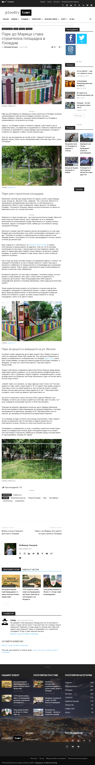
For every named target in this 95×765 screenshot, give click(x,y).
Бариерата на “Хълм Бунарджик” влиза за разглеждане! (85, 148)
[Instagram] (67, 5)
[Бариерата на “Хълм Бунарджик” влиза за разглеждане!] (86, 137)
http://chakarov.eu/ (25, 549)
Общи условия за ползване (56, 758)
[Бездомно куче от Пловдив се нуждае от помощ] (71, 137)
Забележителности (8, 586)
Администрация (24, 25)
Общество (69, 165)
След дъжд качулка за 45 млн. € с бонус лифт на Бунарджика (52, 591)
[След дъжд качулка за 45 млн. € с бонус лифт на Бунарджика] (52, 581)
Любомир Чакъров (11, 47)
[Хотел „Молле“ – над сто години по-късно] (70, 73)
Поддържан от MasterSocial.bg (46, 763)
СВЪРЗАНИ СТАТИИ (11, 570)
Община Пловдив (34, 498)
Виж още (78, 115)
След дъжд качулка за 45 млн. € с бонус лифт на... (20, 712)
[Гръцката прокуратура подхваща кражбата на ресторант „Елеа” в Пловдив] (38, 684)
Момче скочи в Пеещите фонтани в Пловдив (12, 532)
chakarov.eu (11, 187)
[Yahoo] (52, 553)
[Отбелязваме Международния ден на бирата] (70, 83)
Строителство (7, 501)
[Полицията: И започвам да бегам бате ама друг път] (86, 161)
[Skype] (39, 553)
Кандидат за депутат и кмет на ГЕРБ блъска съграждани (53, 700)
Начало (6, 19)
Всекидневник (85, 165)
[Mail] (34, 553)
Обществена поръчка (18, 498)
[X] (83, 5)
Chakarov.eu (17, 495)
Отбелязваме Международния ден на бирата (84, 83)
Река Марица (53, 498)
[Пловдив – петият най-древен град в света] (70, 105)
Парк (45, 498)
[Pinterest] (75, 5)
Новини (42, 2)
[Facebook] (63, 5)
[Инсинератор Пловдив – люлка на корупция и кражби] (38, 712)
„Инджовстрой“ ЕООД (37, 245)
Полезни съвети (51, 19)
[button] (90, 19)
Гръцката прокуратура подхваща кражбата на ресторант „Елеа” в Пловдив (53, 686)
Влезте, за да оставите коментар (24, 634)
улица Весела (19, 501)
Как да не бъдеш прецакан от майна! (71, 170)
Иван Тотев (49, 358)
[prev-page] (3, 604)
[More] (45, 56)
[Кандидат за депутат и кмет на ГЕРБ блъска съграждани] (38, 700)
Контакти (56, 2)
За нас (49, 2)
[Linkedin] (71, 5)
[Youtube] (91, 5)
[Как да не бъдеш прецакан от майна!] (71, 161)
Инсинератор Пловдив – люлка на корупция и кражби (52, 712)
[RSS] (79, 5)
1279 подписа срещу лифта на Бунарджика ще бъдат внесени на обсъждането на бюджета (31, 594)
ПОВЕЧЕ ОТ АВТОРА (30, 570)
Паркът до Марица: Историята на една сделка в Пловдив (48, 532)
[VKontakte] (87, 5)
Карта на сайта (31, 739)
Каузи (16, 29)
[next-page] (7, 604)
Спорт (63, 19)
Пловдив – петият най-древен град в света (84, 105)
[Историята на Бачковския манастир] (70, 95)
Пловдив (24, 19)
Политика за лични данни (70, 2)
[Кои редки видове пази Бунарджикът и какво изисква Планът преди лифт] (11, 581)
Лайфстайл (36, 19)
